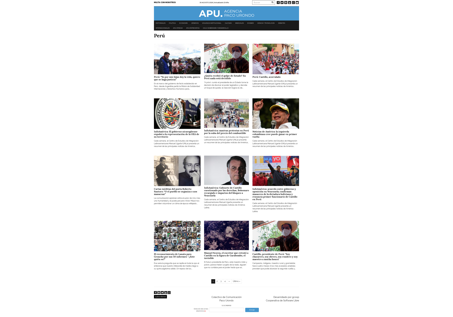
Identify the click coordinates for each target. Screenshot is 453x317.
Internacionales (163, 28)
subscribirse (160, 297)
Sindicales (239, 23)
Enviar (252, 310)
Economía (183, 23)
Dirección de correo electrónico (201, 310)
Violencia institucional (211, 23)
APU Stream (178, 28)
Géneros (195, 23)
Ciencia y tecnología (266, 23)
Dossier (250, 23)
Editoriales (160, 23)
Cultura (228, 23)
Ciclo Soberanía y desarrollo (216, 28)
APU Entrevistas (192, 28)
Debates (281, 23)
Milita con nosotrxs (165, 2)
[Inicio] (226, 13)
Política (172, 23)
